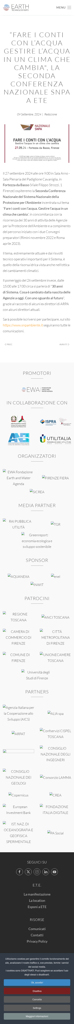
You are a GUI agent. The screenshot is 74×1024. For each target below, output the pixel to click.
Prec (9, 344)
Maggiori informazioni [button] (37, 1016)
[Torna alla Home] (16, 7)
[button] (63, 7)
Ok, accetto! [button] (37, 982)
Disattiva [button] (37, 990)
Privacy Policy (37, 941)
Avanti (63, 344)
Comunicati (37, 929)
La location (37, 900)
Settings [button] (37, 1007)
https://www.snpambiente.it (23, 325)
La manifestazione (37, 894)
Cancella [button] (37, 999)
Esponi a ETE (37, 907)
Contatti (37, 935)
